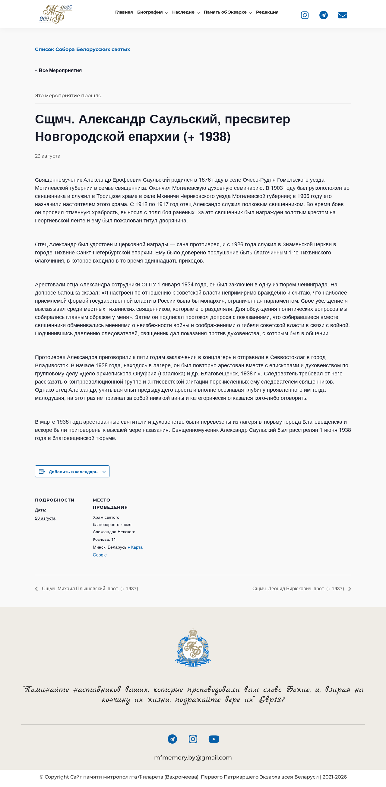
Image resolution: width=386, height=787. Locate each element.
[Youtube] (213, 739)
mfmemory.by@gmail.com (193, 757)
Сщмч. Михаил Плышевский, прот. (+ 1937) (89, 588)
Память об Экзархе (225, 12)
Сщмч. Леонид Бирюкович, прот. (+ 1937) (298, 588)
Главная (124, 12)
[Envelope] (342, 15)
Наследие (183, 12)
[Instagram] (304, 15)
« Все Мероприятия (58, 70)
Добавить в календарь (73, 471)
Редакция (267, 12)
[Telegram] (323, 15)
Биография (150, 12)
